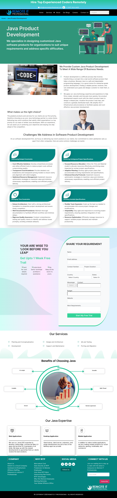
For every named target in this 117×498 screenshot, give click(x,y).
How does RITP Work (41, 472)
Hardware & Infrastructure (16, 468)
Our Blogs (66, 12)
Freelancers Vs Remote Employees (42, 469)
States (94, 274)
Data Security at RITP (41, 466)
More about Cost (40, 463)
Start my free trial (84, 315)
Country (70, 274)
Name (69, 252)
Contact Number (73, 266)
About (58, 12)
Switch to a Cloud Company (17, 466)
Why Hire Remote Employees (44, 479)
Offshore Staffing (13, 470)
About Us (10, 463)
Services (49, 12)
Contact (80, 282)
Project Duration (90, 266)
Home (41, 12)
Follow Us (66, 470)
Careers (75, 12)
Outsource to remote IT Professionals (15, 473)
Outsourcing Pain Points (42, 474)
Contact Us (84, 12)
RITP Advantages (40, 477)
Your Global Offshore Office (43, 483)
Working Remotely (40, 481)
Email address (72, 259)
